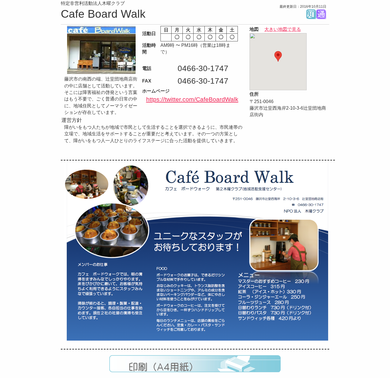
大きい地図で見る (282, 29)
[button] (278, 56)
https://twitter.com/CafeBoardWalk (192, 99)
